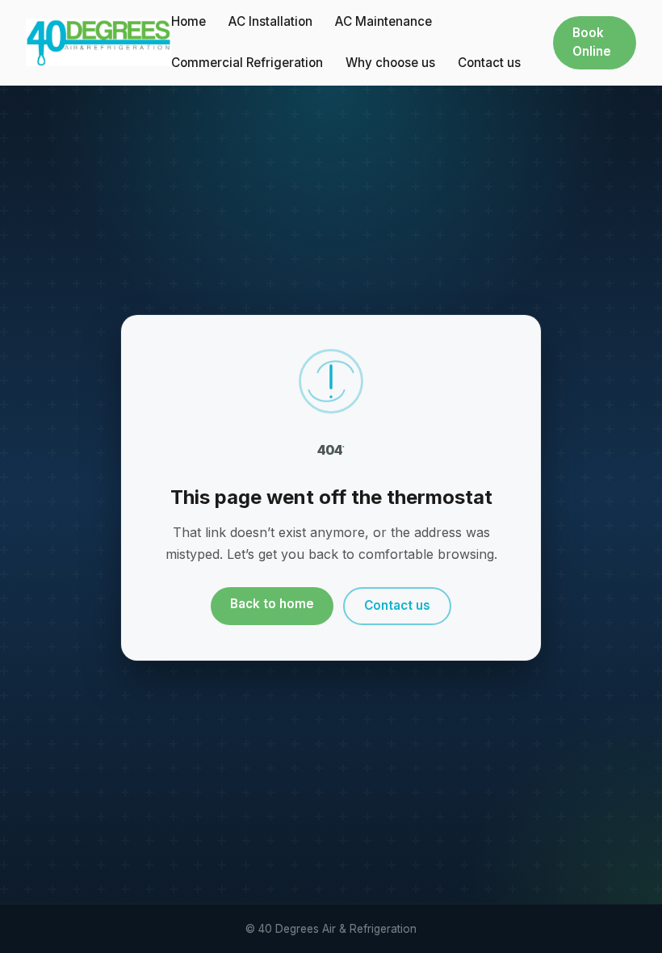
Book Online (591, 42)
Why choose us (390, 62)
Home (188, 21)
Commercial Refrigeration (247, 62)
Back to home (272, 603)
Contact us (489, 62)
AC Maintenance (383, 21)
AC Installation (270, 21)
